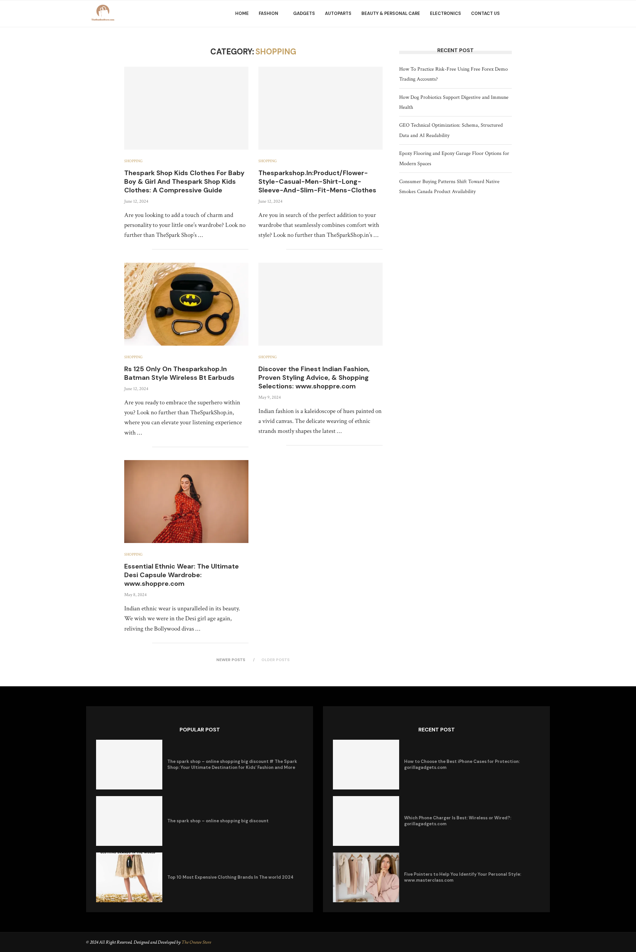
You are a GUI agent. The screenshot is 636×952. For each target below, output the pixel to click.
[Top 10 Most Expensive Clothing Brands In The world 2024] (129, 877)
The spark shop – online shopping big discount (218, 821)
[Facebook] (522, 13)
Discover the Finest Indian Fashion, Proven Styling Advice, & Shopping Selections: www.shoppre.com (314, 377)
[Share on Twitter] (133, 249)
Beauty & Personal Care (390, 13)
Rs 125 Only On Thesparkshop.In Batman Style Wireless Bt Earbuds (179, 373)
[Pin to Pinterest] (140, 249)
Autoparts (338, 13)
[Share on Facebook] (126, 249)
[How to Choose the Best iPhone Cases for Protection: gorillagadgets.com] (366, 764)
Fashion (268, 13)
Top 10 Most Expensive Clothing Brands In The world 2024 (230, 877)
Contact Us (485, 13)
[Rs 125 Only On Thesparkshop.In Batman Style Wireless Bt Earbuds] (186, 304)
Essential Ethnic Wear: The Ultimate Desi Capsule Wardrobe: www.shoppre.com (181, 575)
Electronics (445, 13)
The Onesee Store (196, 942)
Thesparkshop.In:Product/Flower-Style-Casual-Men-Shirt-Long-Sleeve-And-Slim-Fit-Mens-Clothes (317, 181)
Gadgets (304, 13)
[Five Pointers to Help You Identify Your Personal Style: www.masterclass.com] (366, 877)
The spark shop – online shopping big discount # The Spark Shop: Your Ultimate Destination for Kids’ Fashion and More (232, 764)
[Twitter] (529, 13)
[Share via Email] (147, 249)
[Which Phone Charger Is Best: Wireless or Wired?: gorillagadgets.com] (366, 821)
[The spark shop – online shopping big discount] (129, 821)
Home (242, 13)
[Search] (546, 13)
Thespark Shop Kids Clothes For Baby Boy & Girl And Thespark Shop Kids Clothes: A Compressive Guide (184, 181)
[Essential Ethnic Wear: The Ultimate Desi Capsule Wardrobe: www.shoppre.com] (186, 501)
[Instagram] (536, 13)
